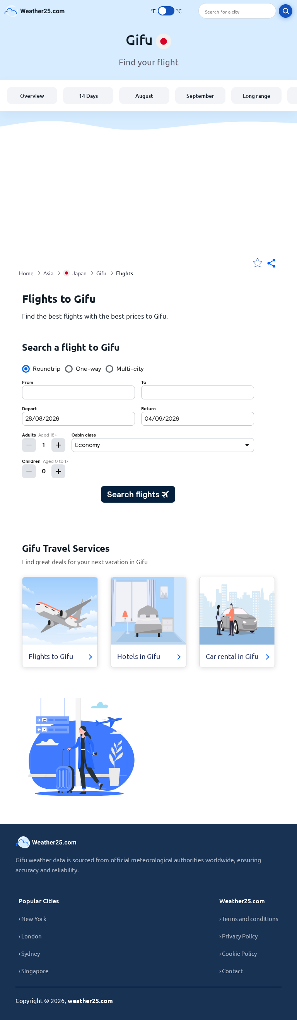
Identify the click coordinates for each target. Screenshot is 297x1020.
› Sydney (29, 953)
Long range (256, 95)
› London (30, 936)
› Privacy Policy (238, 936)
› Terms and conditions (248, 918)
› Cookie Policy (238, 953)
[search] (285, 11)
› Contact (231, 970)
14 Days (88, 95)
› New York (32, 918)
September (200, 95)
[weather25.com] (35, 11)
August (144, 95)
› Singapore (33, 970)
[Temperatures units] (166, 10)
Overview (32, 95)
